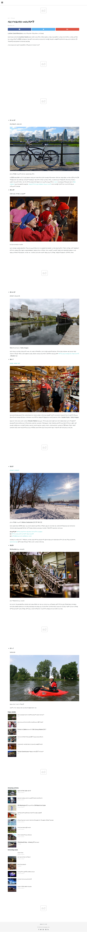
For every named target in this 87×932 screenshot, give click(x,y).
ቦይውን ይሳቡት (14, 470)
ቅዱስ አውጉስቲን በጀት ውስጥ (24, 827)
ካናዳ (8, 18)
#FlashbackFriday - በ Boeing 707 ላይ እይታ (28, 842)
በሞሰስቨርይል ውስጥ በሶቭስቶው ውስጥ (22, 536)
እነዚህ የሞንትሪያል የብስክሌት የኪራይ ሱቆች (40, 184)
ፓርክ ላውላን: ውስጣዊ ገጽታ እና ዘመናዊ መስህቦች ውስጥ (30, 744)
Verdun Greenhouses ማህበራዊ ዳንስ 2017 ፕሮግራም (31, 751)
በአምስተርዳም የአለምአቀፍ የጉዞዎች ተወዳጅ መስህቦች (30, 812)
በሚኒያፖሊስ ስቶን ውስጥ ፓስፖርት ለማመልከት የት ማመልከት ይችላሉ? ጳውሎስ (35, 820)
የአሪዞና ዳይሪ (20, 852)
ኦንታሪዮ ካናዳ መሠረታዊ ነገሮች (25, 879)
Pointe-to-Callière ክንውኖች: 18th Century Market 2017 (32, 729)
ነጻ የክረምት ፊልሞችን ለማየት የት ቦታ (26, 871)
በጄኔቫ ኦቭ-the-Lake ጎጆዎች (24, 790)
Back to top (43, 924)
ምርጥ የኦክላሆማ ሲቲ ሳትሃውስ (25, 835)
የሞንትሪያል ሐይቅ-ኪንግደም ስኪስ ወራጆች (23, 534)
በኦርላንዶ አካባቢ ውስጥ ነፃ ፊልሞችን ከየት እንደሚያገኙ (30, 798)
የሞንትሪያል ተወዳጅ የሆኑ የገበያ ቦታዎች (69, 353)
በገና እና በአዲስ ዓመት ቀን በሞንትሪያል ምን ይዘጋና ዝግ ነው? (31, 714)
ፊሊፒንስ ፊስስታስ (22, 864)
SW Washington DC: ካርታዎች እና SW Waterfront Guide (32, 805)
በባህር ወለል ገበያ (15, 363)
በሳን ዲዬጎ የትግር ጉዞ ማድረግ (24, 857)
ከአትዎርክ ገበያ (13, 542)
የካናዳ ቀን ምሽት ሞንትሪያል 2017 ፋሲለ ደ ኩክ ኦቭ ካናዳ (30, 737)
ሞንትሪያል (13, 18)
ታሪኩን (55, 182)
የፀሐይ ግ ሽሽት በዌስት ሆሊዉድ (25, 886)
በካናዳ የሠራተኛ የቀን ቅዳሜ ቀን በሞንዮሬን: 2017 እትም (30, 722)
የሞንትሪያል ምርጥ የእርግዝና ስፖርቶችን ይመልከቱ (29, 531)
